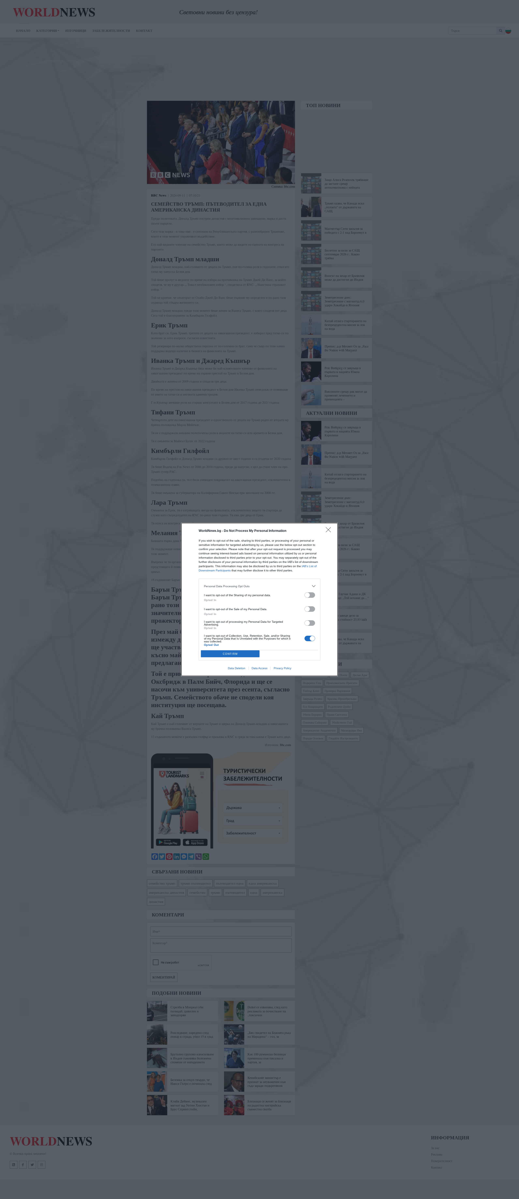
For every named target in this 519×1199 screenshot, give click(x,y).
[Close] (329, 531)
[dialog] (259, 599)
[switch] (310, 595)
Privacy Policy (282, 668)
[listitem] (259, 586)
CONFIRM (230, 653)
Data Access (259, 668)
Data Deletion (236, 668)
